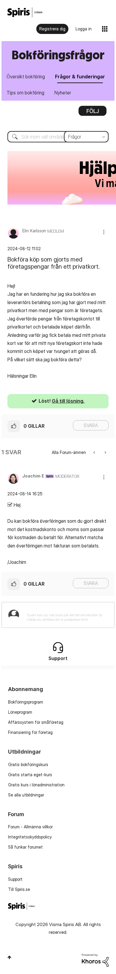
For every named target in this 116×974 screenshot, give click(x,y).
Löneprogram (20, 712)
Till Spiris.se (19, 889)
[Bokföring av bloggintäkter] (105, 452)
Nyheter (62, 93)
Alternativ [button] (92, 113)
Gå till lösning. (68, 401)
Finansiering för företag (30, 732)
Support (15, 879)
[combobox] (58, 136)
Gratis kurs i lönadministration (36, 784)
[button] (104, 232)
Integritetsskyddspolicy (30, 836)
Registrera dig (52, 28)
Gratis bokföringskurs (28, 764)
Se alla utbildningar (26, 794)
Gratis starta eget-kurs (30, 774)
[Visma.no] (25, 12)
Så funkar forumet (25, 846)
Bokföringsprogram (25, 701)
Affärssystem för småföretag (35, 722)
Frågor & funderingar (80, 77)
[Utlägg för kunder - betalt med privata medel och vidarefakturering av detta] (95, 452)
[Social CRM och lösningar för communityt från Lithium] (95, 959)
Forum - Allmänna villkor (30, 826)
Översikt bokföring (26, 77)
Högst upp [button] (9, 957)
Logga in (84, 28)
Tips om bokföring (25, 93)
